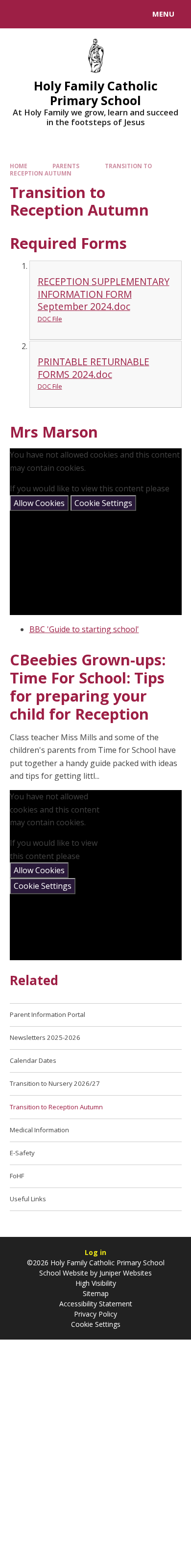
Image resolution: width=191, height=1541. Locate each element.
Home (18, 166)
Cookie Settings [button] (95, 1324)
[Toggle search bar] (18, 14)
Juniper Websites (124, 1272)
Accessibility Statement (95, 1303)
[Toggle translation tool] (43, 14)
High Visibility (95, 1283)
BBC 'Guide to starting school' (84, 629)
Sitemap (96, 1293)
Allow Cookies (39, 503)
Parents (65, 166)
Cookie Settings (103, 503)
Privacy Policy (95, 1314)
